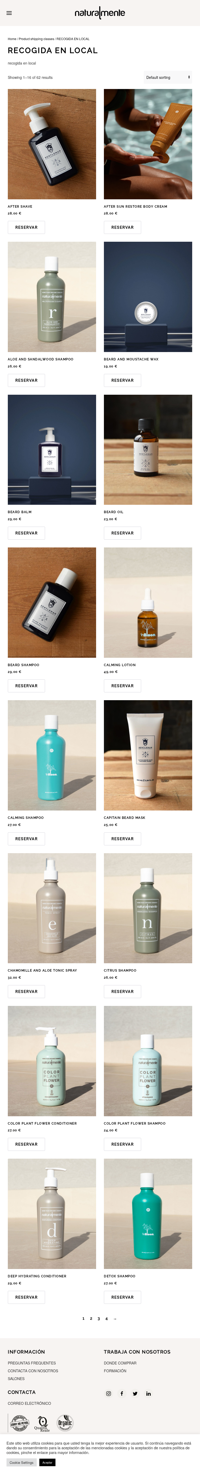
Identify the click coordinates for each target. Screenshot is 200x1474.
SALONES (16, 1378)
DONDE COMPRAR (120, 1362)
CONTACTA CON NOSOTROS (33, 1370)
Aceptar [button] (47, 1462)
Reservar (26, 227)
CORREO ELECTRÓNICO (29, 1403)
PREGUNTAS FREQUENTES (32, 1362)
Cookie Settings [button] (22, 1462)
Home (12, 38)
